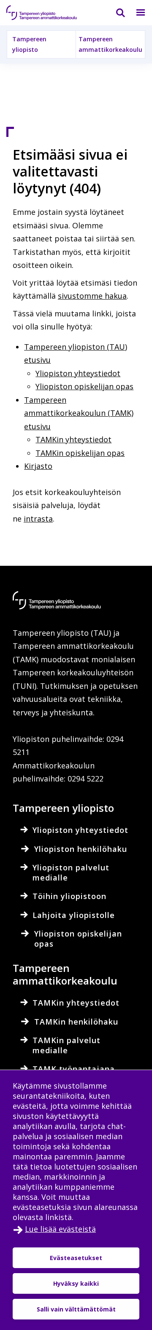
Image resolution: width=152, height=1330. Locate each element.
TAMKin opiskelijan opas (80, 453)
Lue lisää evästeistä (60, 1229)
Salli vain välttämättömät (76, 1309)
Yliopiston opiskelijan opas (84, 386)
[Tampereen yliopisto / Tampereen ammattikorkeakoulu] (48, 12)
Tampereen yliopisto (29, 44)
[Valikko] (135, 13)
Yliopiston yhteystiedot (77, 373)
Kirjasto (38, 466)
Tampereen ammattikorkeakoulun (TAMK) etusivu (78, 413)
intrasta (38, 519)
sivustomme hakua (92, 296)
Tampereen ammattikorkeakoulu (110, 44)
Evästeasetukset (76, 1258)
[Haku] (115, 13)
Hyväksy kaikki (76, 1283)
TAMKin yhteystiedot (73, 439)
